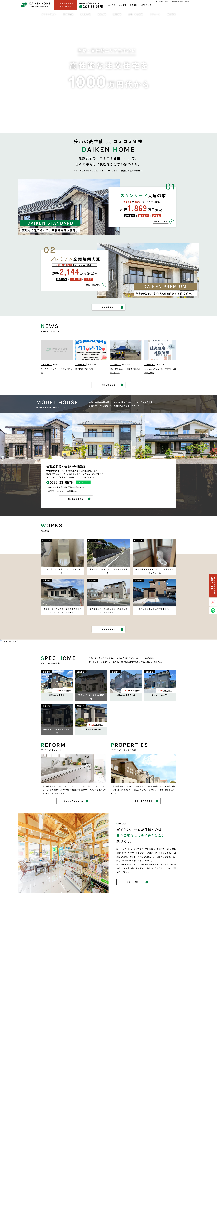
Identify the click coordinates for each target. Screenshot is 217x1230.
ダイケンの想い (48, 14)
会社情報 (122, 5)
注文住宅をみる (108, 307)
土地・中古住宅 (135, 14)
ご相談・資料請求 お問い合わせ (213, 585)
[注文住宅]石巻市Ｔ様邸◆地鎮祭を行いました (125, 370)
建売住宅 (117, 14)
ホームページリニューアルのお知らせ (56, 370)
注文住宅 (102, 14)
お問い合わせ (146, 5)
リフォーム (155, 14)
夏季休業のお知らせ (84, 368)
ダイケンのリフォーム (73, 801)
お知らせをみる (108, 384)
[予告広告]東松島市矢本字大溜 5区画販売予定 (160, 370)
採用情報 (133, 5)
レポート (115, 364)
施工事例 (171, 14)
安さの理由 (68, 14)
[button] (18, 72)
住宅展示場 (85, 14)
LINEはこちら (83, 482)
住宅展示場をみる (76, 498)
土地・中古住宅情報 (143, 801)
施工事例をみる (108, 629)
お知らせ (111, 5)
